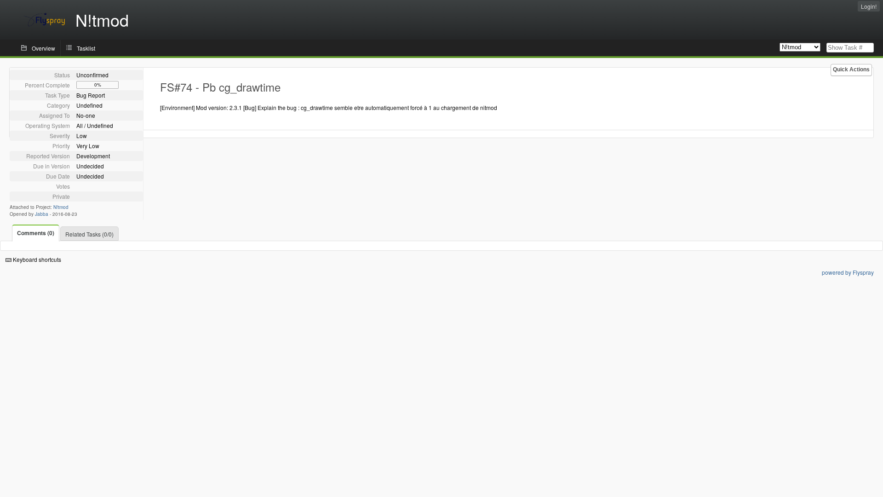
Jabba (41, 214)
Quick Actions (851, 69)
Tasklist (86, 48)
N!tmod (61, 207)
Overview (43, 48)
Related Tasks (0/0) (89, 234)
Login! (869, 6)
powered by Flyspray (848, 272)
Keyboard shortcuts (36, 259)
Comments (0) (35, 233)
